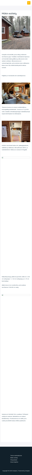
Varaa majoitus (14, 462)
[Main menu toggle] (29, 3)
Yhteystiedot (13, 460)
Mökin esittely (14, 457)
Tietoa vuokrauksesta (16, 455)
